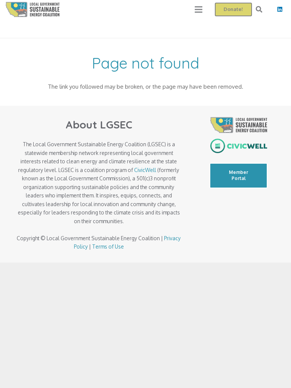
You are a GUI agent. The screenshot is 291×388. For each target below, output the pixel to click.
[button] (259, 9)
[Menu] (198, 9)
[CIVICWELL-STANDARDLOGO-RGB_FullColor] (238, 146)
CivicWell (145, 170)
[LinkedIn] (279, 9)
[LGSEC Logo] (32, 9)
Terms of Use (108, 246)
